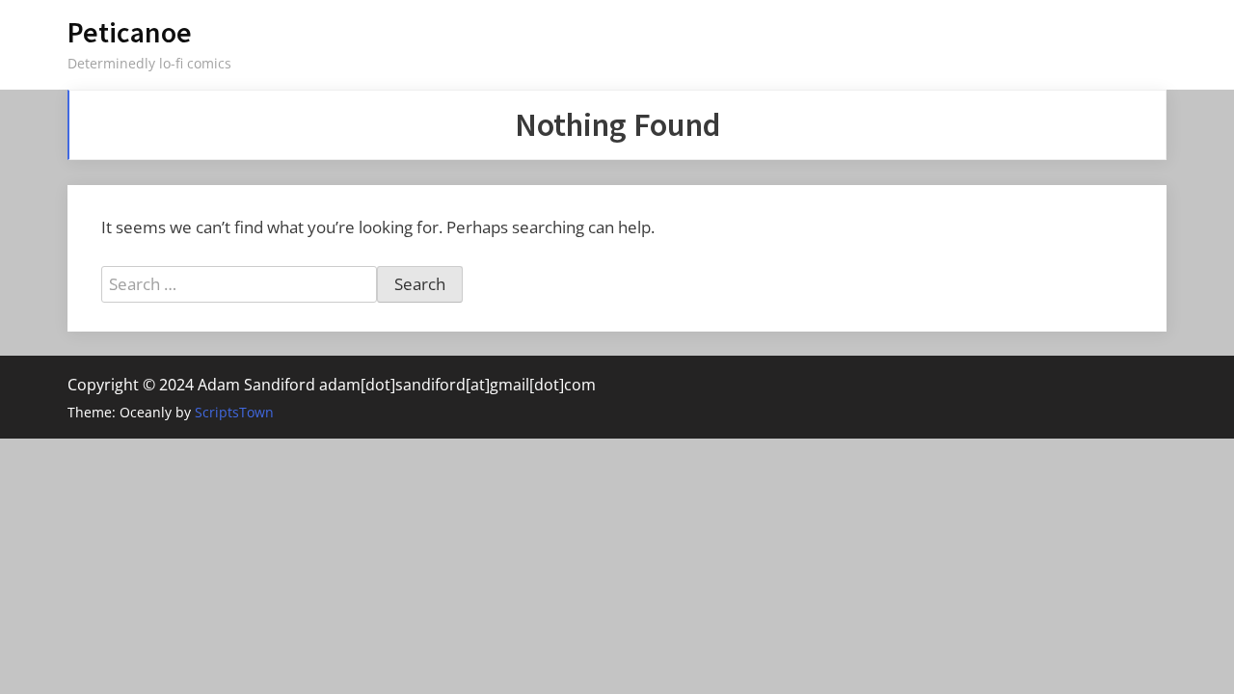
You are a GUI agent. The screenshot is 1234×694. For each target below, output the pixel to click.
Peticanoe (129, 32)
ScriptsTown (234, 412)
